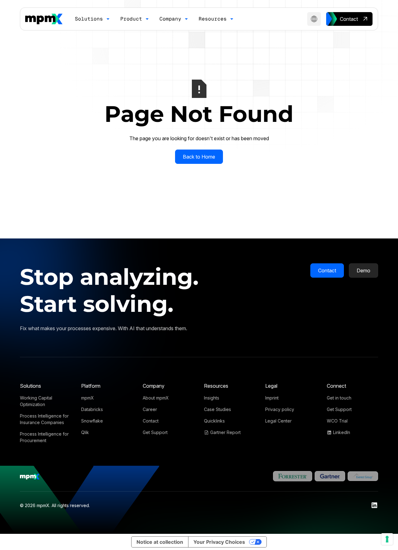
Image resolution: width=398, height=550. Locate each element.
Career (150, 409)
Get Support (155, 432)
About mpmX (156, 397)
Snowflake (92, 420)
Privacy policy (279, 409)
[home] (43, 19)
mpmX (87, 397)
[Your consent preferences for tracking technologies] (387, 539)
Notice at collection (160, 542)
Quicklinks (214, 420)
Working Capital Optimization (36, 401)
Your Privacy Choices (219, 542)
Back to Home (199, 157)
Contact (327, 270)
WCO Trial (337, 420)
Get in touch (339, 397)
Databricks (92, 409)
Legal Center (278, 420)
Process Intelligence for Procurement (44, 437)
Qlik (85, 432)
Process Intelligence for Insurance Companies (44, 419)
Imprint (272, 397)
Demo (363, 270)
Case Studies (217, 409)
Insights (211, 397)
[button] (92, 19)
